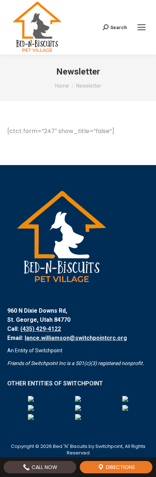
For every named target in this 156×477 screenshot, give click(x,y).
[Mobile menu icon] (141, 27)
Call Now (43, 467)
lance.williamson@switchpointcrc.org (76, 337)
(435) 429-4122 (40, 328)
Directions (119, 467)
